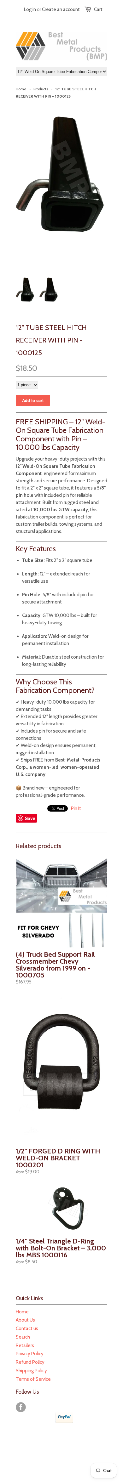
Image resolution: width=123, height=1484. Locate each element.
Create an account (61, 9)
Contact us (27, 1328)
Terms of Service (33, 1379)
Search (23, 1337)
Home (22, 1312)
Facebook (21, 1407)
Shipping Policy (31, 1371)
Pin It (76, 808)
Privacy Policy (30, 1354)
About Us (25, 1320)
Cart (98, 9)
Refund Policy (30, 1362)
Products (40, 89)
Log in (30, 9)
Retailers (25, 1345)
